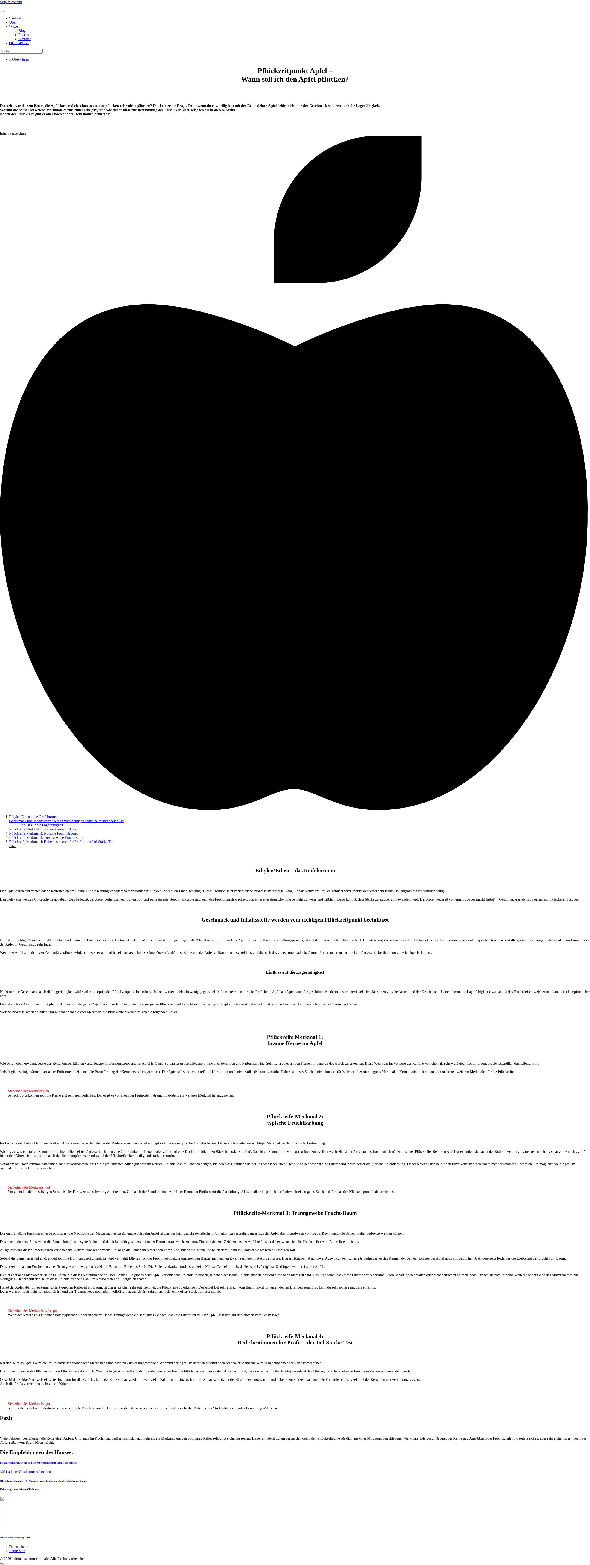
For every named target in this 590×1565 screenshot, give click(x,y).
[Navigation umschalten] (2, 11)
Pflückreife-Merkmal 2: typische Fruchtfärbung (43, 833)
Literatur (24, 39)
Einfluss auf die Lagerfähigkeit (40, 825)
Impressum (17, 1551)
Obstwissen (20, 59)
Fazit (12, 846)
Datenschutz (18, 1547)
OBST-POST (19, 43)
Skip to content (11, 2)
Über (13, 22)
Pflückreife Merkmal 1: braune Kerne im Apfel (43, 829)
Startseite (15, 18)
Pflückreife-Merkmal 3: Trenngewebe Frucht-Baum (46, 837)
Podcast (24, 35)
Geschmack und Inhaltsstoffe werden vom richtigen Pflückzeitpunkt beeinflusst (66, 821)
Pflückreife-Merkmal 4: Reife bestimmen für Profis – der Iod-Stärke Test (61, 842)
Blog (22, 31)
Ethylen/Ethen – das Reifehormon (34, 817)
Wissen (14, 26)
